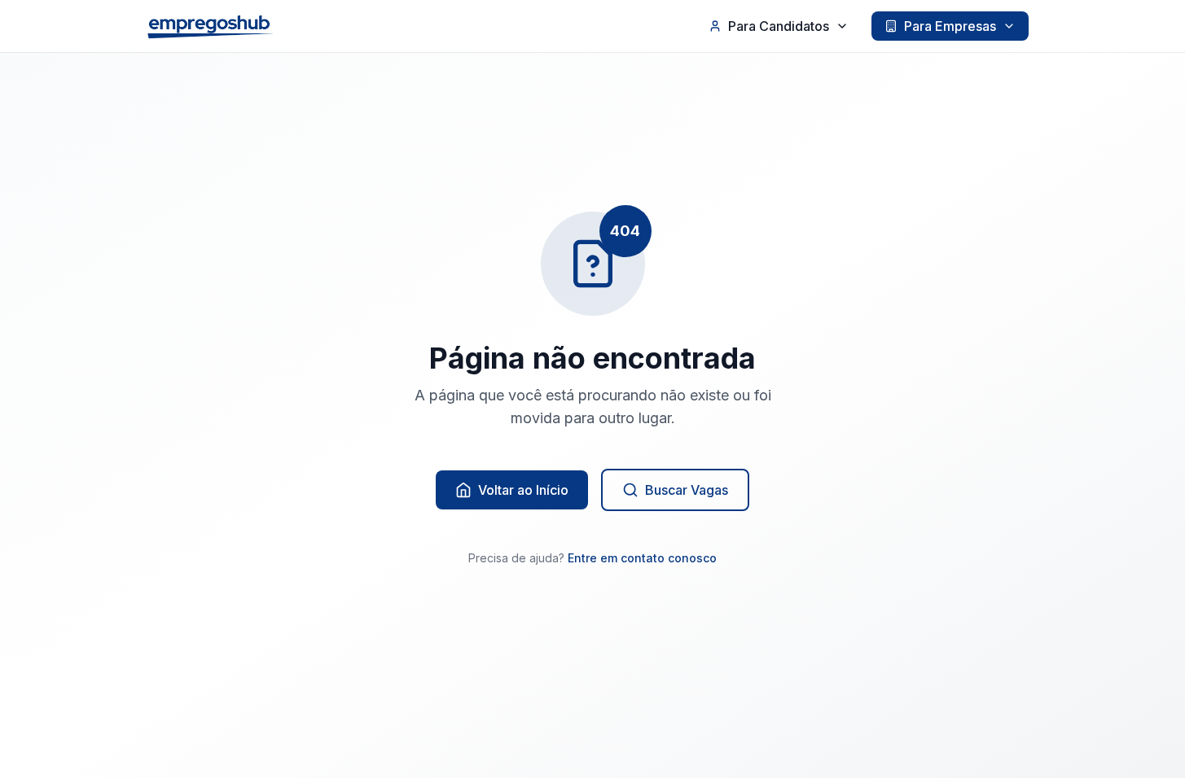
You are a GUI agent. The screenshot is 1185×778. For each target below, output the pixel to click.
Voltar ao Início (523, 490)
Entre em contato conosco (642, 558)
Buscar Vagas (686, 490)
